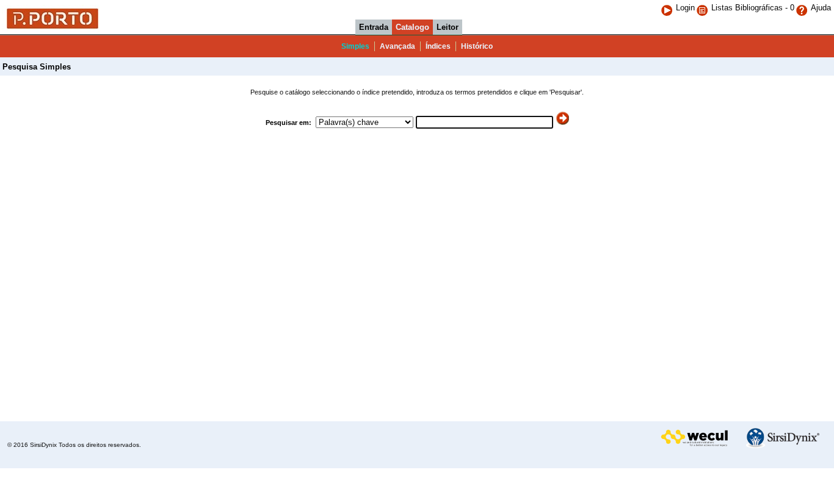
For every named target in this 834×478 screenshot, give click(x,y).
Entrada (373, 27)
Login (685, 7)
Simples (355, 46)
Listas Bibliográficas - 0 (752, 7)
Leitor (448, 27)
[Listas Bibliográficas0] (703, 7)
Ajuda (821, 7)
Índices (438, 46)
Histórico (477, 46)
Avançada (397, 46)
